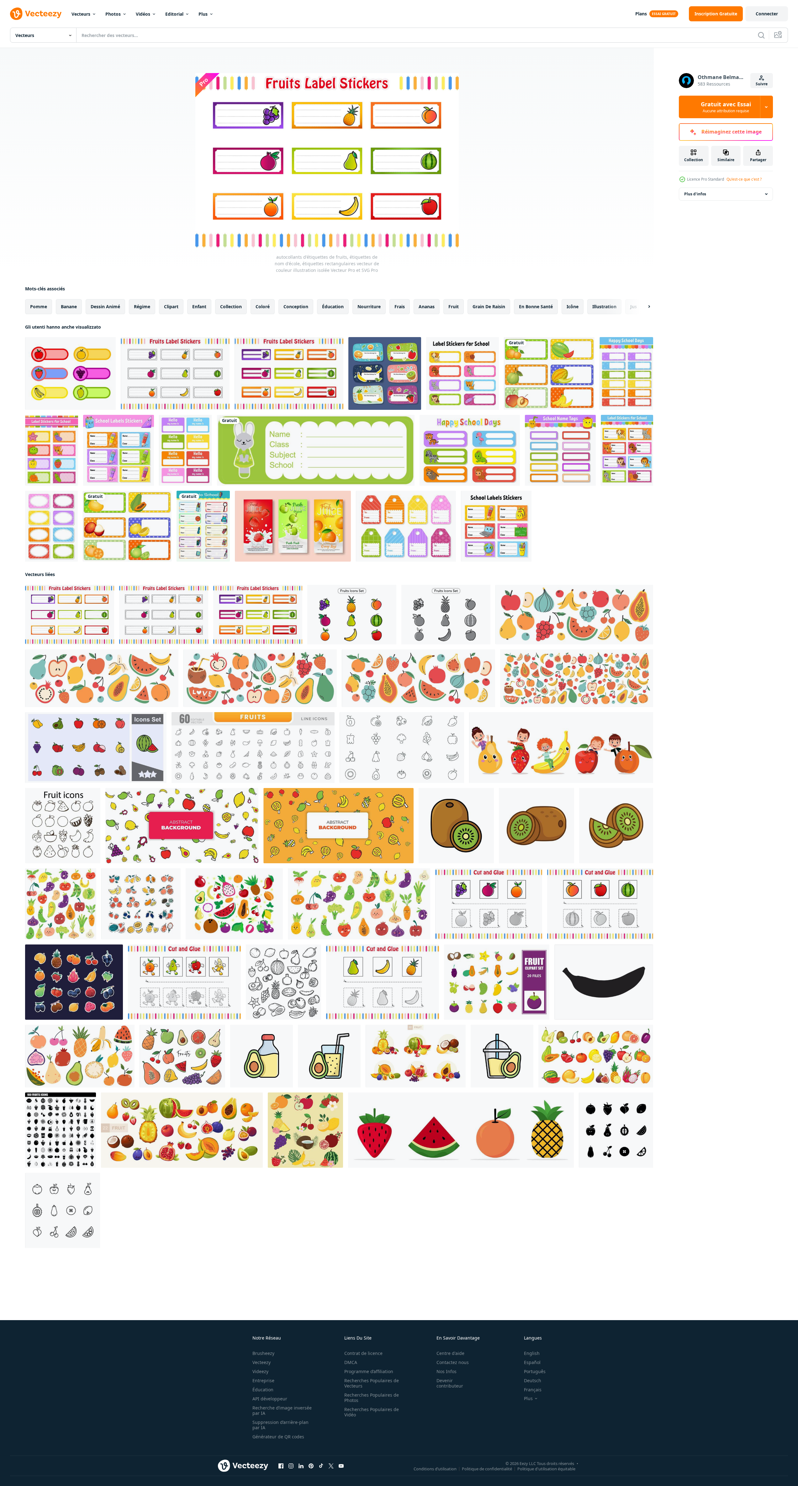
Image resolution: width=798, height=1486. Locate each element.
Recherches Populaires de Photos (371, 1397)
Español (532, 1362)
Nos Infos (446, 1371)
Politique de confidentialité (487, 1469)
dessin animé (105, 306)
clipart (171, 306)
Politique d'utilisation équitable (546, 1469)
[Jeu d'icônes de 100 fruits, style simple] (60, 1130)
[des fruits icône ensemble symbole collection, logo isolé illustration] (95, 747)
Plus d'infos (695, 194)
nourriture (369, 306)
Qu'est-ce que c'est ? (744, 179)
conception (295, 306)
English (532, 1353)
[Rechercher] (761, 35)
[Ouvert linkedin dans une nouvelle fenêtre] (301, 1465)
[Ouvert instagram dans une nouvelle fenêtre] (290, 1465)
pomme (38, 306)
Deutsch (532, 1380)
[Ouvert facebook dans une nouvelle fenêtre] (280, 1465)
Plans (641, 14)
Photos (113, 14)
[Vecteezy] (35, 14)
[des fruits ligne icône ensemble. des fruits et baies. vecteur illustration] (62, 1210)
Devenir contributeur (449, 1383)
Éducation (262, 1390)
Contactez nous (452, 1362)
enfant (199, 306)
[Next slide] (644, 306)
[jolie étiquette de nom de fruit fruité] (384, 373)
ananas (427, 306)
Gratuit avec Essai (726, 107)
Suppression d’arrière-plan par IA (280, 1424)
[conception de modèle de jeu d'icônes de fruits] (496, 982)
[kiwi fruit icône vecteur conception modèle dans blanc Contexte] (456, 825)
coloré (263, 306)
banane (69, 306)
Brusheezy (263, 1353)
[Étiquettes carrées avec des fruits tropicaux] (127, 526)
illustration (604, 306)
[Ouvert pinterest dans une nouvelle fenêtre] (311, 1465)
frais (399, 306)
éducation (333, 306)
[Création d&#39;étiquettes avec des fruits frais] (549, 373)
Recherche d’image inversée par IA (282, 1410)
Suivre (762, 84)
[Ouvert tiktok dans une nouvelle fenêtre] (321, 1465)
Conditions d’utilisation (435, 1469)
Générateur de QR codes (278, 1437)
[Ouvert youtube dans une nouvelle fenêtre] (341, 1465)
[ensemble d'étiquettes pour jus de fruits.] (293, 526)
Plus (203, 14)
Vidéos (143, 14)
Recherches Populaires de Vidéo (371, 1412)
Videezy (260, 1371)
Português (535, 1371)
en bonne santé (536, 306)
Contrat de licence (363, 1353)
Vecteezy (261, 1362)
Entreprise (263, 1380)
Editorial (174, 14)
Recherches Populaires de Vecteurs (371, 1383)
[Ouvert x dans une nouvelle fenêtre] (331, 1465)
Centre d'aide (450, 1353)
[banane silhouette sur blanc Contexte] (603, 982)
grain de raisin (489, 306)
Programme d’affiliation (368, 1371)
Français (533, 1390)
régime (142, 306)
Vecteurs (80, 14)
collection (231, 306)
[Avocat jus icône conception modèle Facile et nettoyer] (261, 1056)
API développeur (269, 1399)
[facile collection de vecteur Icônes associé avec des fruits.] (62, 825)
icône (573, 306)
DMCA (350, 1362)
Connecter (767, 14)
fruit (453, 306)
